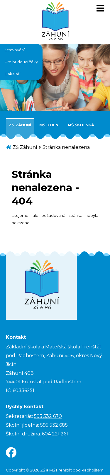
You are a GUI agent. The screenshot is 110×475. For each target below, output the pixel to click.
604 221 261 (55, 434)
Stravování (15, 49)
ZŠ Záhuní (20, 124)
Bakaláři (12, 73)
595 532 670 (48, 416)
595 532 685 (54, 425)
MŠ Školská (81, 124)
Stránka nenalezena (66, 147)
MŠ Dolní (49, 124)
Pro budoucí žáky (21, 61)
